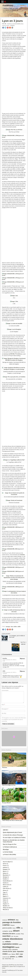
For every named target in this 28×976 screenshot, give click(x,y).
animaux (11, 920)
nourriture (6, 936)
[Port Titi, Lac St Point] (14, 129)
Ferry (22, 933)
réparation (20, 951)
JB (5, 23)
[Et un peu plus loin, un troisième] (14, 376)
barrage (8, 626)
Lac (3, 941)
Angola (5, 903)
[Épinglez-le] (8, 28)
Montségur (6, 849)
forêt (12, 936)
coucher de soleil (5, 956)
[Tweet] (5, 28)
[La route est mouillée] (14, 323)
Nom (3, 704)
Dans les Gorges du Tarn (9, 844)
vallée (19, 626)
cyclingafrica (5, 931)
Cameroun (5, 898)
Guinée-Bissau (7, 880)
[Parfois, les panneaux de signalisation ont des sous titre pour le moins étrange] (14, 579)
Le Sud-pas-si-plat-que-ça (10, 847)
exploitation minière (10, 944)
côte (22, 928)
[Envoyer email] (12, 28)
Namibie (5, 905)
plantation (15, 949)
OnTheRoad (5, 949)
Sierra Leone (6, 884)
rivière (15, 626)
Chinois (14, 928)
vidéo (20, 957)
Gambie (5, 879)
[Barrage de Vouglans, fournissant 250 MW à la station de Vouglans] (14, 360)
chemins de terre (8, 933)
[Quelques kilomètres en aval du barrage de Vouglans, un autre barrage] (14, 369)
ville (18, 928)
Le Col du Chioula (8, 852)
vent (13, 958)
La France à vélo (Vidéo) (9, 854)
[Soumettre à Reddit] (10, 28)
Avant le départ (7, 861)
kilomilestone (16, 939)
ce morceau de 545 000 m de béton (11, 354)
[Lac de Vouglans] (14, 329)
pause (10, 949)
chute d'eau (8, 958)
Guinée (5, 882)
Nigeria (5, 896)
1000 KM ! (5, 830)
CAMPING (6, 925)
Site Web (4, 713)
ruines (9, 954)
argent (20, 944)
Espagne (5, 869)
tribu (17, 956)
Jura (12, 626)
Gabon (4, 900)
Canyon (12, 925)
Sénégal (5, 877)
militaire (8, 941)
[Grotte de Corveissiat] (14, 500)
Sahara (5, 873)
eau (3, 958)
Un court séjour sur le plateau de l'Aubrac (14, 837)
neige (21, 954)
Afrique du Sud (7, 907)
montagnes (8, 947)
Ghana (4, 890)
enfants (5, 939)
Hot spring (16, 936)
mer (17, 954)
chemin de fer (7, 951)
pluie (14, 951)
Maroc (4, 871)
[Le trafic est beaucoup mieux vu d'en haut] (14, 611)
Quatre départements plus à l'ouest (12, 832)
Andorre (5, 867)
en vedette (18, 933)
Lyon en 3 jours (12, 20)
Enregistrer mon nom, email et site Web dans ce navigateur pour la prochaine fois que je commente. (14, 719)
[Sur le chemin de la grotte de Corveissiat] (14, 494)
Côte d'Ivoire (6, 888)
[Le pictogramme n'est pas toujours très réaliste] (14, 592)
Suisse (4, 863)
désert (16, 931)
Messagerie (4, 708)
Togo (4, 892)
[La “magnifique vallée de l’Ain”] (14, 459)
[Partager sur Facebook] (3, 28)
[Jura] (14, 295)
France (12, 25)
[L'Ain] (14, 301)
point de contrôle (7, 928)
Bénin (4, 894)
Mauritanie (5, 875)
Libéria (5, 886)
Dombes (22, 554)
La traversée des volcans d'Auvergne (13, 835)
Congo (4, 902)
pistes (12, 957)
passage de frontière (11, 922)
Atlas (17, 920)
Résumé (5, 909)
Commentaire (5, 690)
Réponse (22, 658)
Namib (17, 947)
